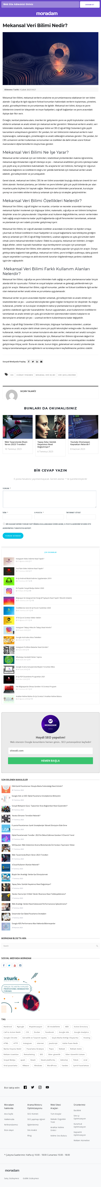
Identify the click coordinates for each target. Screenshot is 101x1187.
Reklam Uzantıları (11, 1054)
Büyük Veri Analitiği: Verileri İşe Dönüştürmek (30, 874)
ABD (67, 1027)
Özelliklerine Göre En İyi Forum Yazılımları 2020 (33, 608)
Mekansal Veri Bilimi (45, 375)
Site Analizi (32, 1130)
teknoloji (64, 1060)
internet (40, 1043)
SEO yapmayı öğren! (36, 1119)
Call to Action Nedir (12, 1032)
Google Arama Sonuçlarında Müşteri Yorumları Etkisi (35, 667)
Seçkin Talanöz (28, 391)
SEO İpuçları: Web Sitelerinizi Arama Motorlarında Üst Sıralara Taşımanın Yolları (43, 845)
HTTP (16, 1043)
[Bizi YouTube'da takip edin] (47, 1087)
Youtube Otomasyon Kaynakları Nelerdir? (80, 443)
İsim (5, 512)
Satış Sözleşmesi (11, 1178)
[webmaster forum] (21, 992)
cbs (12, 375)
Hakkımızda (9, 1119)
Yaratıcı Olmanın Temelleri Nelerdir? (26, 816)
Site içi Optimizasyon (80, 1117)
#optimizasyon (35, 1027)
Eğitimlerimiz (33, 1124)
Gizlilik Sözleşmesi (31, 1178)
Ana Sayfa (8, 1114)
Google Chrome (10, 1038)
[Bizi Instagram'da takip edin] (40, 1087)
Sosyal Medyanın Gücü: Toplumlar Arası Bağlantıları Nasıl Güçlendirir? (39, 806)
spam (23, 1060)
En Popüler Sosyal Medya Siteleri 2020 (30, 588)
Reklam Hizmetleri (82, 1140)
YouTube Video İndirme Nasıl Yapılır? (29, 568)
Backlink (77, 1110)
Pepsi (51, 1049)
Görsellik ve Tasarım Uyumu (34, 1038)
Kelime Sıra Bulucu (58, 1135)
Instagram (27, 1043)
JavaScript (53, 1043)
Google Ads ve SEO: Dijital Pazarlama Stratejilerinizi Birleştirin (36, 796)
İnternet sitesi (73, 512)
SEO (41, 1054)
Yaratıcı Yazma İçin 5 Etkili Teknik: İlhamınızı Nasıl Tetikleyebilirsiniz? (39, 894)
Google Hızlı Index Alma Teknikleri (28, 637)
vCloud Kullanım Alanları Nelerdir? (25, 865)
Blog (29, 1135)
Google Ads (64, 1032)
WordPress (52, 1065)
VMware (25, 1065)
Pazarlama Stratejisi (35, 1049)
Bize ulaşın (9, 1130)
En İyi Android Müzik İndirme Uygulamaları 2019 (33, 578)
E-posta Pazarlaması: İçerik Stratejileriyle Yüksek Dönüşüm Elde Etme (39, 825)
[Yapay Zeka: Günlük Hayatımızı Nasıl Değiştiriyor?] (50, 427)
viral (85, 1060)
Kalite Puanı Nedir (70, 1043)
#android (8, 1027)
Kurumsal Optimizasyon (80, 1125)
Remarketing (29, 1054)
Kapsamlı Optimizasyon (80, 1133)
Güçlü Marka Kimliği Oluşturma (65, 1038)
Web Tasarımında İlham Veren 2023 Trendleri (16, 443)
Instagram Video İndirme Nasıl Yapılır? (30, 559)
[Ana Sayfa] (46, 13)
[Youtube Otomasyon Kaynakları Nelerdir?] (83, 427)
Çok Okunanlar (50, 552)
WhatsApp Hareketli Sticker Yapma (29, 657)
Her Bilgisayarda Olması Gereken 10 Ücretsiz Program (36, 686)
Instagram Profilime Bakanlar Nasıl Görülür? (32, 647)
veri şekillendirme (67, 375)
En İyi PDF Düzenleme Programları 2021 (30, 677)
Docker (37, 1032)
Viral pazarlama (10, 1065)
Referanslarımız (11, 1124)
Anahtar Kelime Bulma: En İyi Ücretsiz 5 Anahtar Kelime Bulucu (39, 696)
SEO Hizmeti (32, 1114)
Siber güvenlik (54, 1054)
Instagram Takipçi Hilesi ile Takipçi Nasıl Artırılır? (34, 627)
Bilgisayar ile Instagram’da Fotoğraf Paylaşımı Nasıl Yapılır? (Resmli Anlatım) (44, 598)
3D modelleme (53, 1027)
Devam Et (89, 5)
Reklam (62, 1049)
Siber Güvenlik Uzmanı (75, 1054)
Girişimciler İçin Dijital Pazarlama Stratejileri (29, 914)
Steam (33, 1060)
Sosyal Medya (9, 1060)
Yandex (65, 1065)
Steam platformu (48, 1060)
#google (20, 1027)
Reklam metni (76, 1049)
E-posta (39, 512)
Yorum (7, 488)
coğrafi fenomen (24, 375)
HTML (6, 1043)
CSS (27, 1032)
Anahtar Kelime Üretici (57, 1128)
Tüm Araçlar (55, 1114)
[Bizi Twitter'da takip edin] (32, 1087)
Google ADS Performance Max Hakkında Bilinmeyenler (33, 923)
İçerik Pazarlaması (81, 1065)
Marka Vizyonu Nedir (13, 1049)
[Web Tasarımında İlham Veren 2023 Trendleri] (18, 427)
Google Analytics (81, 1032)
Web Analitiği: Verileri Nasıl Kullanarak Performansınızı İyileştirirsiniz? (39, 904)
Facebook (49, 1032)
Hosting (87, 1038)
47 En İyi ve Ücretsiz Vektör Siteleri (28, 618)
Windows (38, 1065)
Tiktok (75, 1060)
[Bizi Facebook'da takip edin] (25, 1087)
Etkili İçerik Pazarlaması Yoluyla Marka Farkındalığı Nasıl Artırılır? (37, 786)
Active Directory (81, 1027)
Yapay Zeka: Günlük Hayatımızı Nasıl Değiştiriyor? (46, 444)
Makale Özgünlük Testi (58, 1120)
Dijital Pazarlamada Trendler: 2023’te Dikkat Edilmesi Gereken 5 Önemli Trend (43, 835)
